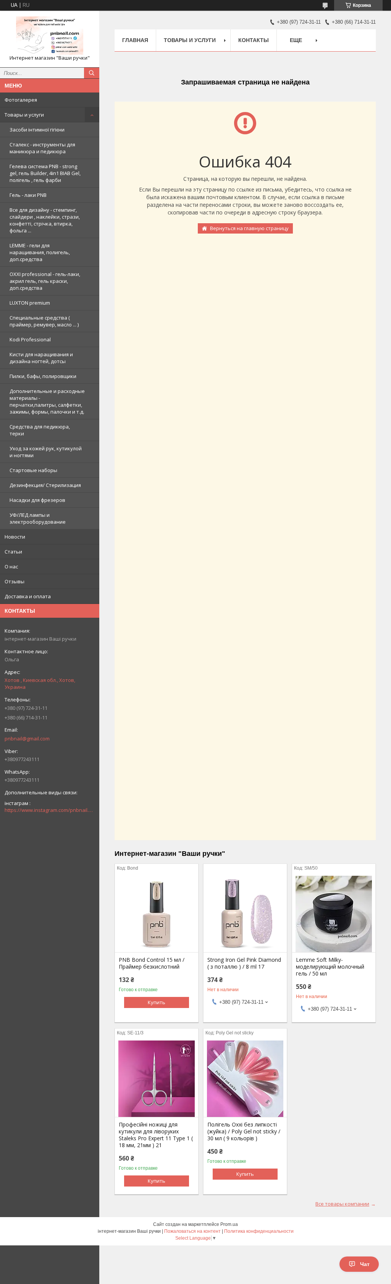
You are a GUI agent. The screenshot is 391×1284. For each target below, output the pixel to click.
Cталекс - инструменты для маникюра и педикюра (42, 148)
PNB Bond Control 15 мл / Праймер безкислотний (151, 963)
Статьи (13, 551)
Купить (156, 1002)
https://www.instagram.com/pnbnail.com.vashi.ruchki (50, 810)
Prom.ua (229, 1224)
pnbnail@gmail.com (27, 738)
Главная (135, 40)
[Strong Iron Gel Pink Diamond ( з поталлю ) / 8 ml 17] (245, 914)
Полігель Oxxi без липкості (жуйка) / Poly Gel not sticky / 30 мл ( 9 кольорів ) (243, 1131)
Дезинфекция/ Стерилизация (45, 485)
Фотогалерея (21, 99)
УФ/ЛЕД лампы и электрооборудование (38, 518)
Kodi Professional (30, 339)
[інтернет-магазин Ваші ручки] (50, 35)
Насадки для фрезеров (37, 500)
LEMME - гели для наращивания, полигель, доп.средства (40, 252)
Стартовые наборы (33, 470)
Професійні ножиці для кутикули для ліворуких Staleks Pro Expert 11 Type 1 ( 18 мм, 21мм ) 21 (156, 1135)
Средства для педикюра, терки (40, 430)
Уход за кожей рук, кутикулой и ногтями (46, 452)
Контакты (253, 40)
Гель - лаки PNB (28, 195)
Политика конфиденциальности (259, 1231)
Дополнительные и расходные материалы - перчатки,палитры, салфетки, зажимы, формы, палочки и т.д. (47, 401)
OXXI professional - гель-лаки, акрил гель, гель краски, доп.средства (45, 281)
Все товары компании (342, 1203)
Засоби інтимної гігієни (37, 129)
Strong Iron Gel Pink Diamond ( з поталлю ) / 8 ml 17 (244, 963)
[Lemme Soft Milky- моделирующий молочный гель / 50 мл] (333, 914)
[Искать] (91, 73)
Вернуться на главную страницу (249, 228)
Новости (15, 536)
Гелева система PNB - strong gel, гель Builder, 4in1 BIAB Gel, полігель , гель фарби (45, 173)
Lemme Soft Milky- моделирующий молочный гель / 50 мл (330, 966)
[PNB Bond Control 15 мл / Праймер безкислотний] (156, 914)
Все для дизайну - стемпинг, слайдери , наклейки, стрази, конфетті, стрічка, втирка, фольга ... (45, 220)
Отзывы (14, 581)
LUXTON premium (30, 302)
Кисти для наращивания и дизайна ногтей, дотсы (41, 358)
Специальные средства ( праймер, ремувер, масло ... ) (44, 321)
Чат (365, 1264)
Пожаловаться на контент (192, 1231)
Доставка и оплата (28, 596)
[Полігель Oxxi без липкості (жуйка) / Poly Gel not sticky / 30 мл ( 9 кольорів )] (245, 1079)
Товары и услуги (24, 114)
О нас (11, 566)
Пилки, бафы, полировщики (43, 376)
